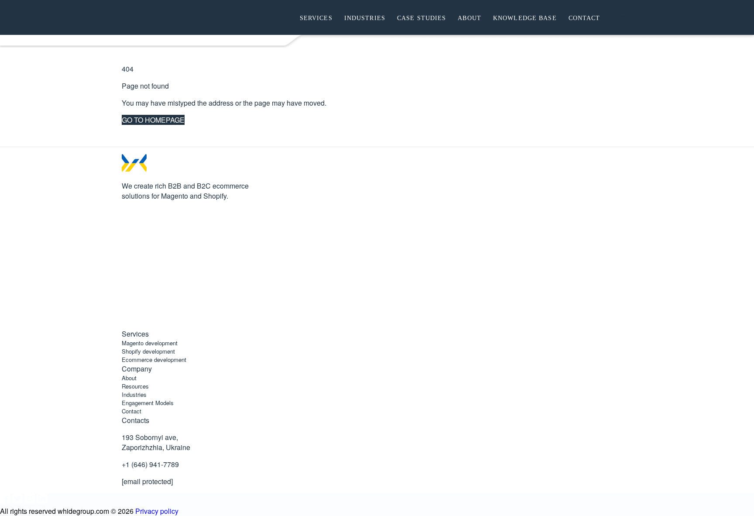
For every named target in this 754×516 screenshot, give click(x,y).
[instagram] (127, 291)
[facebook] (127, 225)
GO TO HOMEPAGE (153, 120)
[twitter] (127, 258)
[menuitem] (314, 17)
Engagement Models (148, 403)
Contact (131, 411)
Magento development (150, 343)
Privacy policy (156, 511)
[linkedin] (127, 324)
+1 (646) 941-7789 (150, 464)
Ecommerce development (154, 359)
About (129, 378)
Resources (135, 386)
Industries (134, 394)
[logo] (170, 17)
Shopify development (148, 351)
